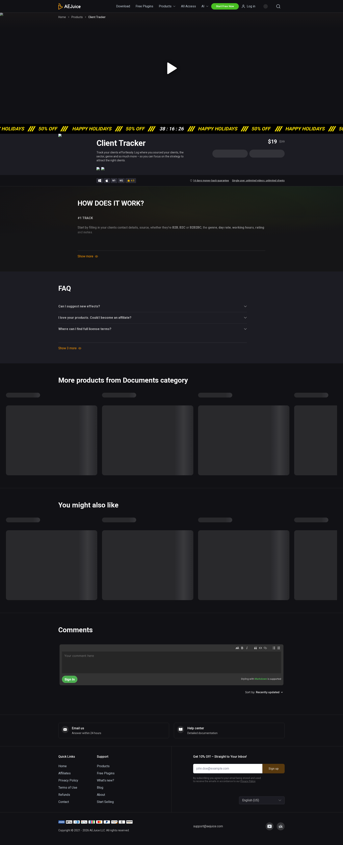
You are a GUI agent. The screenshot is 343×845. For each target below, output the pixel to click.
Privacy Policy (145, 448)
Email (123, 415)
